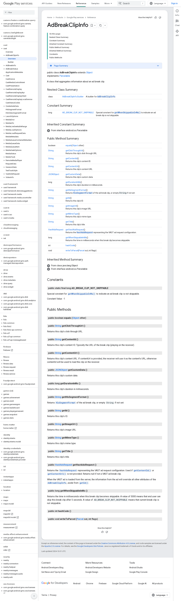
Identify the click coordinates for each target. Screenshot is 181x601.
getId (68, 198)
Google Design (91, 572)
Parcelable (64, 76)
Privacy (53, 595)
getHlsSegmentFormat (76, 190)
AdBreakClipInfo (106, 96)
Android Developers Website (98, 567)
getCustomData (73, 174)
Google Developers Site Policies (90, 546)
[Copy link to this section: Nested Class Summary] (80, 90)
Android (76, 583)
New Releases (64, 3)
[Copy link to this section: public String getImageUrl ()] (80, 424)
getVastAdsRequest (75, 229)
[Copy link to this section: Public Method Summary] (81, 139)
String (51, 150)
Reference (81, 3)
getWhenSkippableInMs (76, 237)
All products (157, 583)
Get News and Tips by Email (53, 572)
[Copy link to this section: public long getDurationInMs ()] (83, 383)
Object (89, 72)
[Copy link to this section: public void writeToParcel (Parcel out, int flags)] (101, 519)
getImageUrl (71, 206)
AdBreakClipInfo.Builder (73, 96)
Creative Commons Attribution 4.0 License (118, 543)
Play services (23, 3)
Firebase (102, 583)
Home (49, 17)
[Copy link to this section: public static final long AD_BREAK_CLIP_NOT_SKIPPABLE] (111, 288)
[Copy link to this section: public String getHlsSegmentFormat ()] (91, 397)
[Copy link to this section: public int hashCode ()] (74, 511)
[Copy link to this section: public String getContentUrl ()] (82, 353)
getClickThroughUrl (74, 150)
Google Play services (75, 17)
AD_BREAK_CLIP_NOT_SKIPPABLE (78, 112)
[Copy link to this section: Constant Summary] (75, 106)
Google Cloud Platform (122, 583)
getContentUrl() (57, 473)
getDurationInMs (73, 182)
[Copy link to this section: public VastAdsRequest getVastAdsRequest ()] (99, 465)
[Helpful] (156, 17)
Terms (44, 595)
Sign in (174, 3)
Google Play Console (138, 572)
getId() (84, 483)
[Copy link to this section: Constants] (66, 280)
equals (69, 145)
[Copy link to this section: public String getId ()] (72, 410)
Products (59, 17)
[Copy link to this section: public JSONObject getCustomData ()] (90, 370)
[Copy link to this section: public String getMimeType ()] (82, 437)
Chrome (89, 583)
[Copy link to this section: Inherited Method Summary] (86, 260)
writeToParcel (72, 250)
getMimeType (72, 214)
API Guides (47, 3)
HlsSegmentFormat (82, 192)
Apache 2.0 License (52, 546)
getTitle (69, 222)
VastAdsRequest (55, 229)
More (107, 3)
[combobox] (131, 3)
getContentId (71, 158)
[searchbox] (19, 12)
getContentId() (142, 470)
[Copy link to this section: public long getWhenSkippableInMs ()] (90, 491)
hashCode (70, 245)
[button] (18, 25)
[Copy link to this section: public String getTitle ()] (75, 451)
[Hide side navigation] (34, 596)
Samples (95, 3)
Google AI (142, 583)
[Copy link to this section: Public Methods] (74, 310)
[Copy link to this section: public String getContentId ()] (81, 339)
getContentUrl (72, 166)
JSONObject (53, 174)
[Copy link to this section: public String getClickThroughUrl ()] (88, 326)
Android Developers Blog (52, 567)
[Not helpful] (160, 17)
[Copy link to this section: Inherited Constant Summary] (87, 124)
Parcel (81, 250)
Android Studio (136, 567)
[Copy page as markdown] (100, 25)
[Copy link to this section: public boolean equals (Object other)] (89, 318)
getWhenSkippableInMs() (127, 112)
